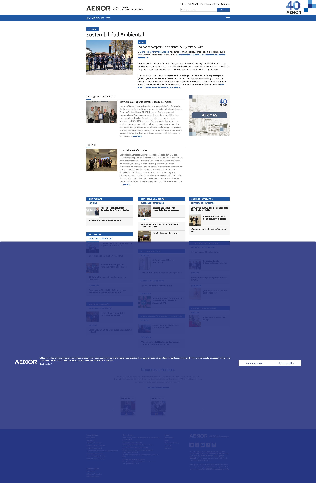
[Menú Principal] (228, 18)
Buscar (223, 10)
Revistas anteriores (210, 3)
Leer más (137, 135)
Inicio (182, 3)
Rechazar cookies (286, 362)
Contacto (225, 3)
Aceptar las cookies (254, 362)
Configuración (46, 364)
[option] (209, 115)
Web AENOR (193, 3)
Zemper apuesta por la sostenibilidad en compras (145, 102)
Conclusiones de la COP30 (133, 150)
